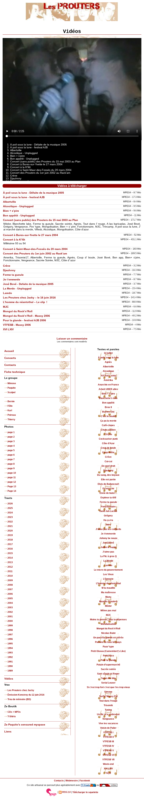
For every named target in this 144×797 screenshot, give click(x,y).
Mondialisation (108, 624)
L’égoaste (108, 579)
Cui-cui (108, 461)
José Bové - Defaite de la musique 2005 (28, 284)
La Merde (108, 560)
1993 (10, 652)
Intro (108, 524)
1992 (10, 657)
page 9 (11, 468)
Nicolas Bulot (108, 633)
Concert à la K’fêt (14, 239)
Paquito (12, 388)
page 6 (11, 455)
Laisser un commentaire (72, 338)
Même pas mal (108, 610)
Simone (108, 691)
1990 (10, 666)
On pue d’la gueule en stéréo (108, 637)
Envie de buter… (108, 493)
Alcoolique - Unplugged (18, 206)
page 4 (11, 446)
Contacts (10, 365)
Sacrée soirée (108, 669)
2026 (10, 503)
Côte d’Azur (108, 443)
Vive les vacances (108, 723)
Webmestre (71, 780)
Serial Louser (108, 682)
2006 (10, 594)
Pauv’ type (108, 646)
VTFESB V (108, 750)
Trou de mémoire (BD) (19, 699)
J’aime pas (108, 551)
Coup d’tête (108, 452)
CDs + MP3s (14, 712)
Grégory (108, 515)
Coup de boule (108, 448)
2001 (10, 616)
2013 (10, 562)
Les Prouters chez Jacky (21, 690)
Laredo (7, 293)
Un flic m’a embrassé (108, 714)
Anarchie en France (108, 384)
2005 (10, 598)
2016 (10, 548)
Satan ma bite (108, 678)
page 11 (12, 477)
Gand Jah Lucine (108, 511)
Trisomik (108, 705)
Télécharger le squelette (85, 792)
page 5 (11, 450)
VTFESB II (108, 737)
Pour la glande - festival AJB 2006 (24, 320)
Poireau (12, 415)
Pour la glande (108, 660)
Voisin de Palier (108, 728)
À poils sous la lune (108, 357)
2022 (10, 521)
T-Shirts (12, 716)
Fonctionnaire (108, 506)
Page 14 (12, 491)
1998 (10, 630)
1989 (10, 670)
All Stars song (108, 375)
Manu (108, 597)
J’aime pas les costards (108, 529)
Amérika (108, 380)
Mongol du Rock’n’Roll (17, 311)
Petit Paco (108, 655)
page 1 (11, 432)
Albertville (9, 201)
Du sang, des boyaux (108, 475)
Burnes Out (108, 411)
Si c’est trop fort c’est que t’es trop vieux (108, 687)
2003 (10, 607)
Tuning (108, 710)
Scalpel (11, 392)
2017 (10, 544)
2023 (10, 517)
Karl (10, 410)
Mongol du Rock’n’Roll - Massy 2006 (26, 315)
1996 (10, 639)
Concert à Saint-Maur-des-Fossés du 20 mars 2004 (35, 249)
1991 (10, 661)
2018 (10, 539)
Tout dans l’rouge (108, 701)
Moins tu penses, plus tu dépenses (108, 619)
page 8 (11, 464)
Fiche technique (14, 372)
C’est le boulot (108, 416)
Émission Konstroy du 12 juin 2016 (26, 694)
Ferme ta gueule (13, 274)
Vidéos (8, 678)
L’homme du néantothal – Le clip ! (25, 302)
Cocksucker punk (108, 439)
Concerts (10, 358)
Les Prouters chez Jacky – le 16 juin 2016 (29, 297)
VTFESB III (108, 741)
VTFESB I (108, 732)
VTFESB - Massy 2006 (17, 325)
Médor (108, 606)
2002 (10, 612)
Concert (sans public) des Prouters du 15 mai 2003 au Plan (40, 220)
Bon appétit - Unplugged (19, 215)
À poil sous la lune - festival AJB (24, 197)
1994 (10, 648)
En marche (108, 488)
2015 (10, 553)
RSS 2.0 (66, 792)
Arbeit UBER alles (108, 389)
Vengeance (108, 719)
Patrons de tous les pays (108, 642)
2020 (10, 530)
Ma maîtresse (108, 592)
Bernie (11, 401)
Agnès (108, 362)
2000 (10, 621)
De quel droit (108, 466)
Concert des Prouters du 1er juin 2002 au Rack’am (35, 253)
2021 (10, 526)
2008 (10, 585)
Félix (10, 406)
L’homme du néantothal (108, 583)
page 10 (12, 473)
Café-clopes (108, 425)
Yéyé (108, 773)
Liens (7, 731)
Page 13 (12, 486)
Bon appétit (108, 402)
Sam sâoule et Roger (108, 673)
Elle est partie (108, 479)
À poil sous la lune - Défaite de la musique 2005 (33, 192)
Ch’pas (108, 434)
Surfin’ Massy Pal (108, 696)
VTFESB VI (108, 755)
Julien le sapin (108, 547)
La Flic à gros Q (108, 556)
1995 (10, 643)
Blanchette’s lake (108, 398)
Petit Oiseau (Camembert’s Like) (108, 651)
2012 (10, 567)
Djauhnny (9, 270)
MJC (6, 306)
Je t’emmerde (11, 279)
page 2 (11, 436)
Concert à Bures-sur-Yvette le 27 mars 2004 (30, 235)
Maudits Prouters (108, 601)
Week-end (108, 764)
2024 (10, 512)
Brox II (108, 407)
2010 (10, 576)
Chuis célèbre (108, 430)
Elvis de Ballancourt (108, 484)
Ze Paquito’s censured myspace (24, 724)
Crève (6, 265)
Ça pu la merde (108, 420)
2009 (10, 580)
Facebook (85, 780)
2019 (10, 535)
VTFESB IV (108, 746)
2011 (10, 571)
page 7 (11, 459)
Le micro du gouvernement (108, 570)
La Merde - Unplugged (17, 288)
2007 (10, 589)
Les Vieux (108, 574)
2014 (10, 557)
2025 (10, 508)
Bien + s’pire (11, 210)
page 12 (12, 482)
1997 (10, 634)
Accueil (9, 351)
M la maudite (108, 588)
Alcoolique (108, 371)
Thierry (11, 419)
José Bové (108, 542)
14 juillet (108, 353)
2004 (10, 603)
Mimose (12, 383)
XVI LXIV (8, 329)
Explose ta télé (108, 497)
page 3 (11, 441)
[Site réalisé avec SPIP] (51, 792)
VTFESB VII (108, 759)
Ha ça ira (108, 520)
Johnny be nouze (108, 538)
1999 (10, 625)
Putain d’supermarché (108, 664)
